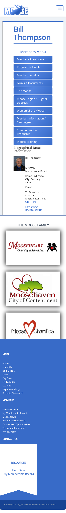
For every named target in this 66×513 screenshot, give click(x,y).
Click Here (30, 201)
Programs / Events (28, 67)
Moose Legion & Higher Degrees (32, 100)
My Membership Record (15, 413)
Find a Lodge (9, 381)
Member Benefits (28, 75)
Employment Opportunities (16, 424)
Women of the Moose (31, 110)
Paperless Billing (11, 389)
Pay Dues (7, 378)
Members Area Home (30, 59)
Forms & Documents (30, 83)
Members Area (10, 409)
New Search (31, 206)
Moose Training (27, 142)
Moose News (9, 416)
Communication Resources (27, 132)
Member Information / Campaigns (31, 120)
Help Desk (18, 470)
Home (6, 363)
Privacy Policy (9, 431)
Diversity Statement (13, 393)
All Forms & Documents (14, 420)
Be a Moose (9, 370)
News (5, 374)
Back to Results (33, 209)
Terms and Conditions (14, 427)
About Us (7, 367)
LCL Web (7, 385)
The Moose (24, 91)
